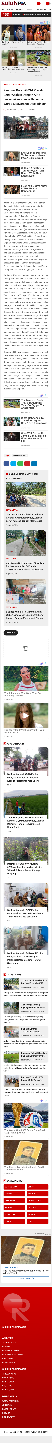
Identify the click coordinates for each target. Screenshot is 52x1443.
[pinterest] (27, 463)
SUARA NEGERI (8, 1378)
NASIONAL (32, 1207)
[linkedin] (34, 463)
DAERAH (8, 1194)
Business (19, 9)
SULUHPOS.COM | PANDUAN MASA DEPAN (32, 1432)
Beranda (7, 85)
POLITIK (8, 1221)
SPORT (31, 1221)
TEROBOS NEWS (9, 1374)
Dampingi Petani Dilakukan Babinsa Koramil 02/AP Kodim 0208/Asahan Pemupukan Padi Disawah (34, 1054)
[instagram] (16, 1332)
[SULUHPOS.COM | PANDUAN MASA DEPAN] (13, 6)
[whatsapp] (20, 463)
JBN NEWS (7, 1405)
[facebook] (6, 463)
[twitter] (13, 463)
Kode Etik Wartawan (10, 1350)
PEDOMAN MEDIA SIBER (12, 1354)
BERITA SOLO (8, 1390)
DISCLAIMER (7, 1358)
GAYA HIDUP (10, 1201)
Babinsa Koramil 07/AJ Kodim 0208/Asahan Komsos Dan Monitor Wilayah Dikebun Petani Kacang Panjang (25, 868)
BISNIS (30, 1187)
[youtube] (20, 1332)
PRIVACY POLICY (9, 1362)
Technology (42, 9)
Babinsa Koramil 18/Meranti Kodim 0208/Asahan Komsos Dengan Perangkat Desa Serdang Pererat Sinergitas (25, 958)
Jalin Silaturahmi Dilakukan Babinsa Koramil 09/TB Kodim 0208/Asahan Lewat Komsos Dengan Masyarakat (24, 517)
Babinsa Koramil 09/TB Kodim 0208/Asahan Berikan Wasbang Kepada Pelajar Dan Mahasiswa (23, 777)
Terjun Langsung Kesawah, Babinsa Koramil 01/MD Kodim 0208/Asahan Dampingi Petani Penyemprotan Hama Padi (25, 822)
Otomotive (30, 9)
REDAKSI (6, 1347)
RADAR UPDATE (9, 1409)
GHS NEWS (7, 1386)
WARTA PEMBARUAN (11, 1401)
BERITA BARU (8, 1382)
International (8, 9)
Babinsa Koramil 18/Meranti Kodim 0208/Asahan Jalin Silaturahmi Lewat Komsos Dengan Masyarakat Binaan (25, 614)
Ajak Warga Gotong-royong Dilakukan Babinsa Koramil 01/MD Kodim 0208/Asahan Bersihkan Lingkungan (25, 566)
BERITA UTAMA (19, 85)
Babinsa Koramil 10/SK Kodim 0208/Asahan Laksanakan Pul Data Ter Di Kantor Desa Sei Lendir (25, 913)
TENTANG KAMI (9, 1343)
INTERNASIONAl (34, 1201)
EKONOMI (32, 1194)
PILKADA (31, 1214)
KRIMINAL (9, 1207)
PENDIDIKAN (10, 1214)
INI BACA (6, 1413)
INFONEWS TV (8, 1417)
